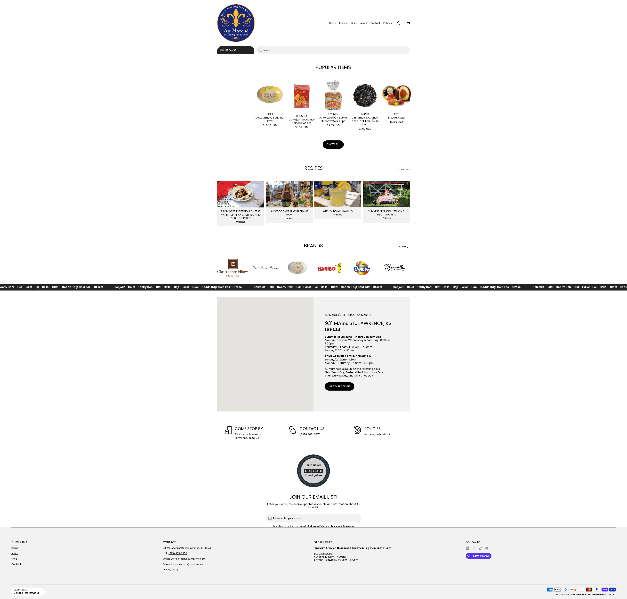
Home (14, 548)
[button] (408, 23)
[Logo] (236, 23)
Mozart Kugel (396, 118)
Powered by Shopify (606, 594)
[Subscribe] (357, 518)
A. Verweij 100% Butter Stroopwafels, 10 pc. (333, 119)
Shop (14, 558)
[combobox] (333, 50)
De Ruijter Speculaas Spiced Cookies (302, 121)
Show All (404, 247)
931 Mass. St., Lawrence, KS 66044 (358, 326)
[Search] (259, 50)
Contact (16, 564)
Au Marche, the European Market (580, 594)
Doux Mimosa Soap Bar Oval (270, 119)
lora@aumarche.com (195, 564)
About (14, 553)
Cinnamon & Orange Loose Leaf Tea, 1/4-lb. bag (365, 121)
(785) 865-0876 (177, 553)
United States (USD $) (26, 592)
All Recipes (403, 169)
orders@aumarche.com (192, 558)
